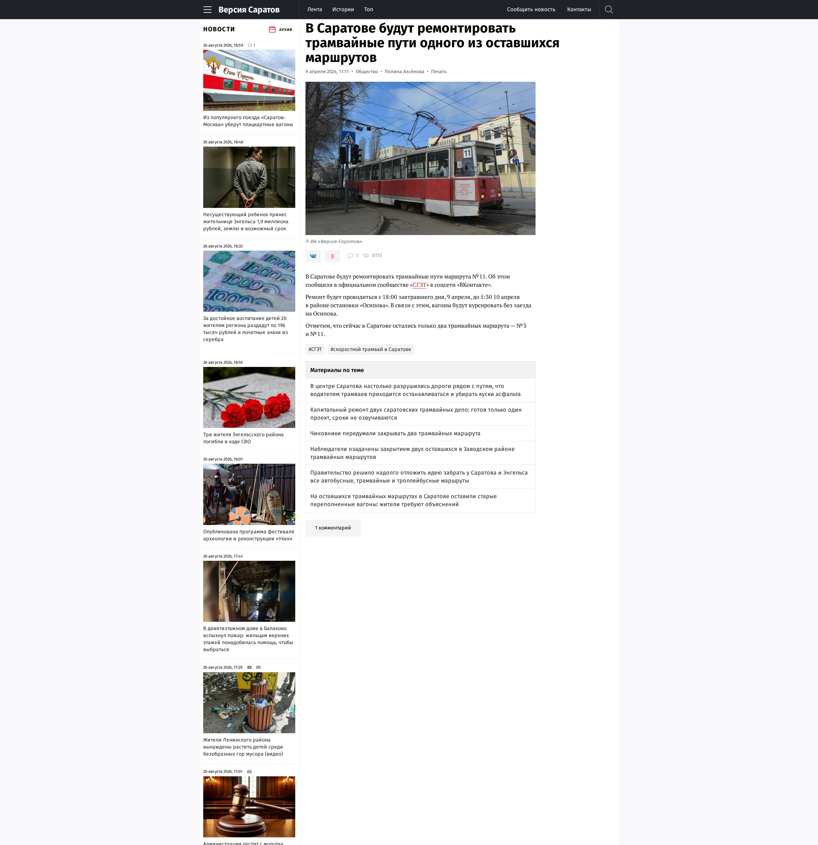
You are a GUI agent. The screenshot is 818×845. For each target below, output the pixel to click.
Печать (439, 71)
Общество (367, 71)
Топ (368, 9)
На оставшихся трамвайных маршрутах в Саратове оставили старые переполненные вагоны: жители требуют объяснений (403, 500)
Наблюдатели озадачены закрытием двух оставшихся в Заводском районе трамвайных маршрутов (412, 453)
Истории (343, 9)
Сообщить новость (531, 9)
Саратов (249, 10)
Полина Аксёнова (404, 71)
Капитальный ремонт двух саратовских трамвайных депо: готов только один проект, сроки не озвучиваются (416, 413)
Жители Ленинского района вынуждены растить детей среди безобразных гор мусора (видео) (243, 747)
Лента (314, 9)
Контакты (579, 9)
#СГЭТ (315, 349)
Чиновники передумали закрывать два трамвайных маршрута (395, 433)
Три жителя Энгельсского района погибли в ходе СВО (243, 438)
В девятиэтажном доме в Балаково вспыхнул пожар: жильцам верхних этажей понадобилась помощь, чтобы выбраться (248, 638)
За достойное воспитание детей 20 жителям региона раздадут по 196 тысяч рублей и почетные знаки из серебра (245, 328)
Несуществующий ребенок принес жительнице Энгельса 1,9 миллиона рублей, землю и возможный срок (246, 221)
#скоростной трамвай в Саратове (371, 349)
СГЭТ (419, 284)
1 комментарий (333, 528)
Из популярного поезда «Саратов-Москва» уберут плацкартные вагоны (248, 120)
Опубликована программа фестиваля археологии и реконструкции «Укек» (248, 535)
